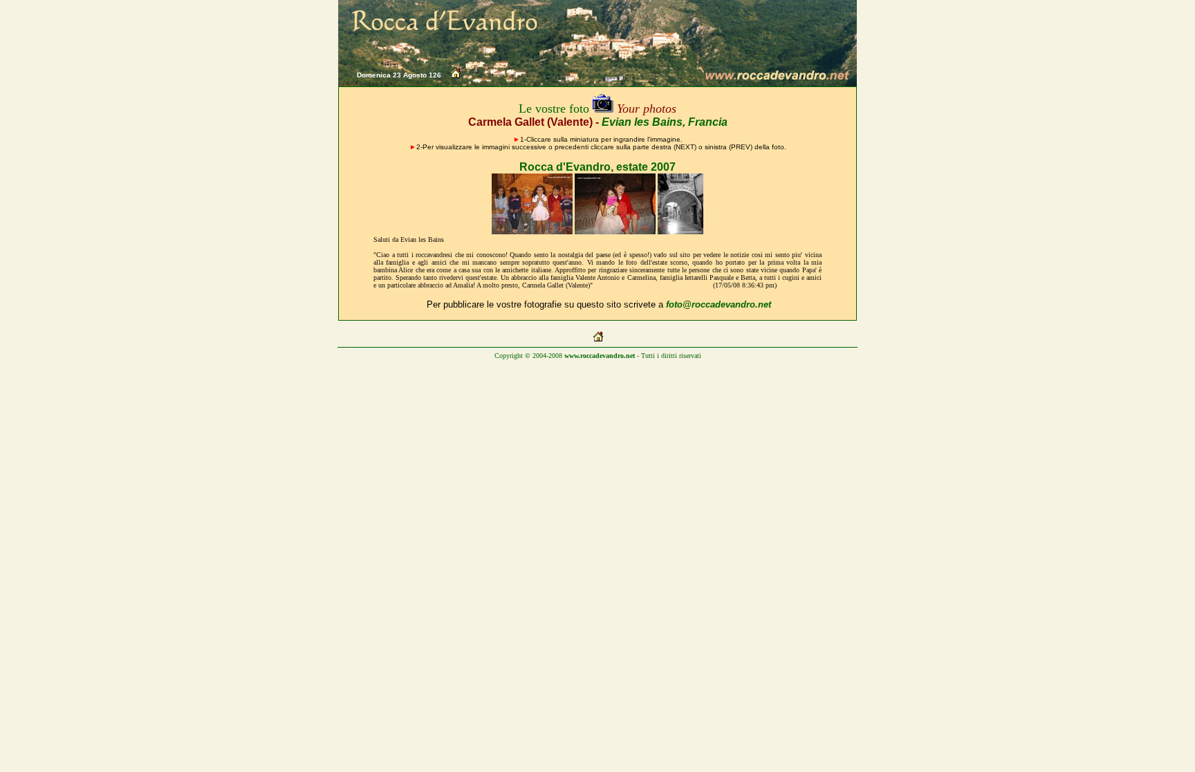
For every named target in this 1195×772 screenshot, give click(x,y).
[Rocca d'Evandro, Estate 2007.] (532, 232)
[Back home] (598, 339)
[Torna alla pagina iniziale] (455, 75)
